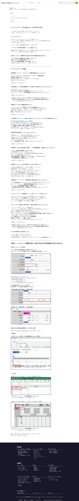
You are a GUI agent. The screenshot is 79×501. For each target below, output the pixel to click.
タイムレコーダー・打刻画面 (37, 449)
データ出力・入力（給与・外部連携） (23, 476)
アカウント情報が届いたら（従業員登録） (24, 449)
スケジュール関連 (20, 465)
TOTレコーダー (36, 452)
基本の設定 (36, 451)
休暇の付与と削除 (52, 468)
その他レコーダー (37, 453)
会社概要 (20, 500)
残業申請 (35, 468)
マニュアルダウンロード (37, 493)
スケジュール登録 (21, 467)
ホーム (24, 2)
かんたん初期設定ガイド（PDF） (24, 455)
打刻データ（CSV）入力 (22, 481)
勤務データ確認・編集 (52, 449)
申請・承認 (34, 476)
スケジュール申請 (21, 468)
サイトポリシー (38, 500)
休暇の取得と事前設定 (53, 467)
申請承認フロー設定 (37, 481)
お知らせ (38, 2)
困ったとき (51, 478)
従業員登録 (20, 453)
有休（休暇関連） (51, 465)
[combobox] (67, 3)
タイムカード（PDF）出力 (23, 478)
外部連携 (19, 485)
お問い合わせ (31, 2)
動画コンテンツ (50, 493)
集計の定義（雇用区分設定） (23, 452)
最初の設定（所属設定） (22, 451)
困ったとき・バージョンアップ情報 (54, 476)
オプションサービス (37, 455)
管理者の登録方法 (37, 478)
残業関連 (34, 465)
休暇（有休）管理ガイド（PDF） (55, 471)
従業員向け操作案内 (20, 493)
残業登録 (35, 467)
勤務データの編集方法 (53, 452)
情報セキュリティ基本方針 (29, 500)
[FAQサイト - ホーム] (10, 3)
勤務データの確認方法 (53, 451)
